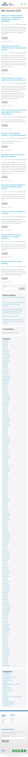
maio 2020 (5, 463)
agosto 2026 (5, 340)
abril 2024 (5, 390)
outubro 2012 (6, 556)
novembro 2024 (6, 378)
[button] (21, 4)
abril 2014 (5, 528)
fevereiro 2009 (6, 603)
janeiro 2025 (5, 374)
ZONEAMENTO (6, 705)
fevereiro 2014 (6, 531)
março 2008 (5, 622)
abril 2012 (5, 563)
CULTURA (5, 682)
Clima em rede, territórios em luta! (10, 316)
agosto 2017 (5, 481)
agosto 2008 (5, 613)
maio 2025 (5, 367)
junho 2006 (5, 660)
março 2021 (5, 451)
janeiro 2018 (5, 478)
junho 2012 (5, 560)
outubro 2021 (6, 442)
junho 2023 (5, 408)
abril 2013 (5, 547)
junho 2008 (5, 617)
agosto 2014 (5, 521)
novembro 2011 (6, 572)
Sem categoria (6, 700)
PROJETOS (5, 698)
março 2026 (5, 349)
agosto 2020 (5, 458)
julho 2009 (5, 594)
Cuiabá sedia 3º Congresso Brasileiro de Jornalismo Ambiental (11, 236)
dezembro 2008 (6, 606)
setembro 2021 (6, 444)
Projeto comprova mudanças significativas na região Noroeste (13, 79)
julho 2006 (5, 658)
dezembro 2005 (6, 665)
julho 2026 (5, 342)
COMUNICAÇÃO (7, 678)
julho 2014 (5, 522)
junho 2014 (5, 524)
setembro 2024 (6, 381)
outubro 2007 (6, 631)
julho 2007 (5, 637)
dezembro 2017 (6, 480)
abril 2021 (5, 449)
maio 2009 (5, 597)
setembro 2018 (6, 471)
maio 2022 (5, 431)
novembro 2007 (6, 629)
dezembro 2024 (6, 376)
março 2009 (5, 601)
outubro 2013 (6, 538)
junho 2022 (5, 430)
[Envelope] (25, 751)
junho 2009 (5, 596)
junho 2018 (5, 472)
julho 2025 (5, 363)
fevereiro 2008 (6, 624)
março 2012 (5, 565)
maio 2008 (5, 619)
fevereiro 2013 (6, 551)
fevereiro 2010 (6, 581)
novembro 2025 (6, 356)
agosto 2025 (5, 362)
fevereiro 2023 (6, 415)
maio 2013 (5, 546)
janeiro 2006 (5, 663)
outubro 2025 (6, 358)
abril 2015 (5, 506)
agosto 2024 (5, 383)
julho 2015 (5, 503)
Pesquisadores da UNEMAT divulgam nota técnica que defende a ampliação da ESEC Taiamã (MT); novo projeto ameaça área (13, 311)
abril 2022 (5, 433)
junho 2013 (5, 544)
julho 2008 (5, 615)
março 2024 (5, 392)
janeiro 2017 (5, 487)
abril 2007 (5, 642)
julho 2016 (5, 490)
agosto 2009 (5, 592)
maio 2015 (5, 505)
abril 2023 (5, 412)
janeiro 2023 (5, 417)
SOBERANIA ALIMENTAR (9, 702)
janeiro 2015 (5, 512)
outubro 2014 (6, 517)
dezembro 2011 (6, 571)
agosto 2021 (5, 446)
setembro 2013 (6, 540)
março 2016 (5, 497)
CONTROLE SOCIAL (8, 680)
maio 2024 (5, 388)
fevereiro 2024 (6, 394)
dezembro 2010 (6, 576)
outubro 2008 (6, 610)
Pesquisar (5, 286)
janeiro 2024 (5, 396)
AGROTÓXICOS (6, 675)
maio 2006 (5, 662)
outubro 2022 (6, 422)
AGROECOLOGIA (7, 673)
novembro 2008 (6, 608)
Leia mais (5, 38)
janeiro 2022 (5, 437)
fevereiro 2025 (6, 372)
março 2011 (5, 574)
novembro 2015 (6, 499)
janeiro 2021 (5, 455)
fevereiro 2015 (6, 510)
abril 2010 (5, 578)
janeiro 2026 (5, 353)
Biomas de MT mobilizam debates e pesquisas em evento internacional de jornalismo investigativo (13, 304)
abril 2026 (5, 347)
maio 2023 (5, 410)
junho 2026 (5, 344)
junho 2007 (5, 638)
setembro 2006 (6, 654)
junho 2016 (5, 492)
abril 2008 (5, 621)
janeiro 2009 (5, 604)
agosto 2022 (5, 426)
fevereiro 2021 (6, 453)
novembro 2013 (6, 537)
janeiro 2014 (5, 533)
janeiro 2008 (5, 626)
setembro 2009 (6, 590)
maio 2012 (5, 562)
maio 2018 (5, 474)
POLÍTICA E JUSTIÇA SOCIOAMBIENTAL (12, 696)
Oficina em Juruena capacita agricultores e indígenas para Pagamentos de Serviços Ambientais (12, 18)
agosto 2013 (5, 542)
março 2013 (5, 549)
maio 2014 (5, 526)
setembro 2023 (6, 403)
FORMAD (5, 686)
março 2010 (5, 580)
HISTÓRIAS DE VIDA (8, 689)
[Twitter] (16, 751)
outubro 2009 (6, 588)
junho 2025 (5, 365)
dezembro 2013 (6, 535)
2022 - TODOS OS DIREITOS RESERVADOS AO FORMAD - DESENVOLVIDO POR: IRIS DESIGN (14, 755)
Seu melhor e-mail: (6, 736)
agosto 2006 (5, 656)
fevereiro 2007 (6, 646)
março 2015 (5, 508)
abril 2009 (5, 599)
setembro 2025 (6, 360)
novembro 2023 (6, 399)
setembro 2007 (6, 633)
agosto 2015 (5, 501)
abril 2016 (5, 496)
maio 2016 (5, 494)
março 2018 (5, 476)
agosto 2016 (5, 488)
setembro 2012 (6, 558)
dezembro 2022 (6, 419)
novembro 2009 (6, 587)
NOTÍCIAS (10, 41)
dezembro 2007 (6, 628)
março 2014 (5, 530)
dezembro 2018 (6, 467)
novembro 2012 (6, 554)
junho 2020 (5, 462)
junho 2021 (5, 447)
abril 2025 (5, 369)
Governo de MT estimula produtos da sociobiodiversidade (13, 134)
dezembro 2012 (6, 553)
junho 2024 (5, 387)
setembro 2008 (6, 612)
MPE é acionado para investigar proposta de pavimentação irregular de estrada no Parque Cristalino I (13, 321)
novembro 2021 (6, 440)
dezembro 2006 (6, 649)
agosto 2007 (5, 635)
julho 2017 (5, 483)
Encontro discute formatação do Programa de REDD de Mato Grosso (13, 187)
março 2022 (5, 435)
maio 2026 (5, 346)
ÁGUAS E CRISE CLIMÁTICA (10, 677)
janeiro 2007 (5, 647)
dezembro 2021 (6, 438)
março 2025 (5, 371)
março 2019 (5, 465)
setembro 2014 (6, 519)
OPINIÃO (5, 695)
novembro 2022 (6, 421)
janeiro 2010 (5, 583)
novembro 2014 (6, 515)
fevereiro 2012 (6, 567)
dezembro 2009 (6, 585)
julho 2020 (5, 460)
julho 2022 (5, 428)
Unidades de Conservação (9, 703)
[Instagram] (22, 751)
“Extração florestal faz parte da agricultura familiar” (12, 155)
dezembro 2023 (6, 397)
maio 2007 (5, 640)
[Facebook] (13, 751)
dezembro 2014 (6, 513)
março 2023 (5, 413)
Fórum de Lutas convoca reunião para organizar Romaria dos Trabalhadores (13, 112)
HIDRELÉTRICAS (7, 687)
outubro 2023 (6, 401)
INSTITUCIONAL (7, 691)
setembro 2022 (6, 424)
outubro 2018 (6, 469)
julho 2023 (5, 406)
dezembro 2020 (6, 456)
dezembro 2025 (6, 355)
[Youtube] (19, 751)
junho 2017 (5, 485)
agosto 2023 (5, 405)
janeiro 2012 (5, 569)
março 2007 (5, 644)
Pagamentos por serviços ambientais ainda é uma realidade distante (13, 48)
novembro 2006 (6, 651)
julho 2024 (5, 385)
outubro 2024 (6, 380)
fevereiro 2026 (6, 351)
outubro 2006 (6, 653)
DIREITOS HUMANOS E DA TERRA (11, 684)
